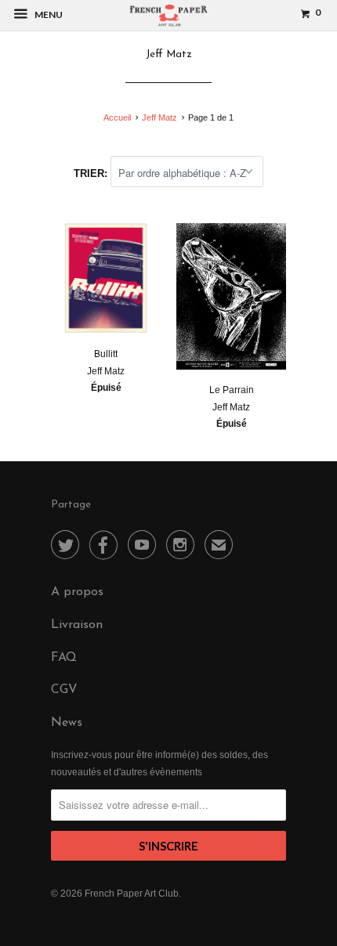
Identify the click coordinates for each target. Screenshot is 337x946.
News (66, 723)
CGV (64, 690)
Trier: (92, 173)
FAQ (64, 658)
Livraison (77, 625)
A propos (77, 592)
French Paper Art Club (132, 893)
